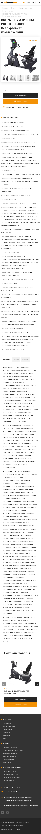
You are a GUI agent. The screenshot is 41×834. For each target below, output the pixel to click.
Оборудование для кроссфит (13, 750)
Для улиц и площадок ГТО (12, 777)
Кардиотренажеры (9, 756)
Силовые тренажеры (10, 747)
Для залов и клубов (10, 771)
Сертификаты (7, 729)
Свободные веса (8, 759)
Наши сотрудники (9, 726)
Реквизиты (6, 735)
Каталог (6, 743)
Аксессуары (7, 762)
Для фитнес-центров (10, 774)
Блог (4, 738)
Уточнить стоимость (20, 95)
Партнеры (6, 732)
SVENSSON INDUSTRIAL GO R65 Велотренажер (16, 692)
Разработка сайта (7, 829)
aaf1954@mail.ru (10, 791)
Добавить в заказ (20, 101)
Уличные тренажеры (10, 753)
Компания (7, 719)
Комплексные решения (12, 767)
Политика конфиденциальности (12, 825)
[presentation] (4, 684)
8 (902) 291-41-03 (32, 2)
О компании (7, 723)
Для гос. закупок (8, 780)
